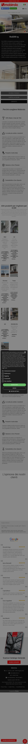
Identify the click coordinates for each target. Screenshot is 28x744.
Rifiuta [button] (14, 388)
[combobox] (25, 352)
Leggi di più (4, 368)
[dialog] (14, 372)
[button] (14, 391)
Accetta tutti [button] (14, 384)
